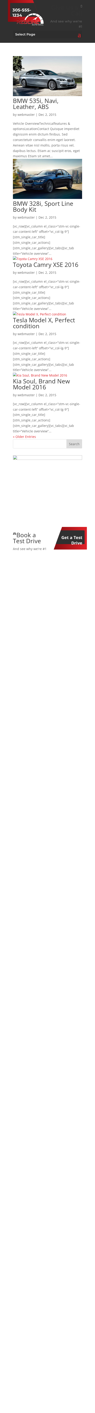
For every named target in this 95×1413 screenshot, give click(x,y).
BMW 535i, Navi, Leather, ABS (36, 104)
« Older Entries (24, 436)
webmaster (26, 114)
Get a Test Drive (71, 539)
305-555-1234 (21, 12)
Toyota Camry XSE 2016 (45, 264)
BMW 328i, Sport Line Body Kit (43, 206)
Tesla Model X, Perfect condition (44, 323)
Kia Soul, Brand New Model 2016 (41, 384)
